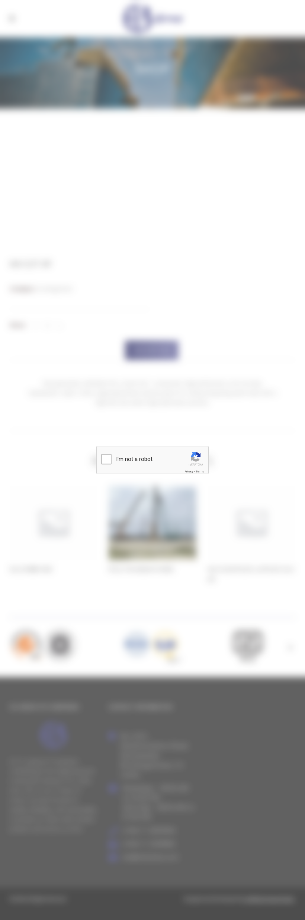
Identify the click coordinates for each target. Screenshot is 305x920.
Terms (200, 471)
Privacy (188, 471)
